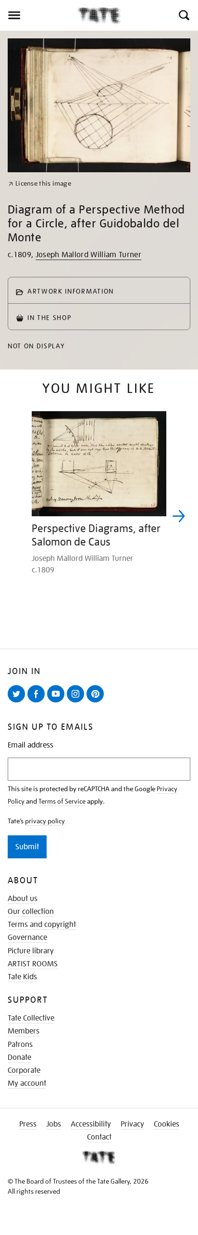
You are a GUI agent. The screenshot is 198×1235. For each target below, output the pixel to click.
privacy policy (45, 821)
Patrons (20, 1044)
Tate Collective (31, 1018)
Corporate (24, 1070)
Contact (99, 1137)
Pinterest (97, 701)
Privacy (132, 1124)
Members (23, 1031)
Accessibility (91, 1124)
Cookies (166, 1124)
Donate (19, 1057)
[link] (40, 183)
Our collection (31, 911)
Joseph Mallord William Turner (88, 255)
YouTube (57, 701)
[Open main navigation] (38, 15)
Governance (27, 937)
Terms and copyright (42, 924)
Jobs (53, 1124)
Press (28, 1124)
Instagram (77, 701)
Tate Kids (22, 977)
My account (27, 1083)
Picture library (31, 951)
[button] (183, 15)
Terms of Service (62, 801)
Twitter (18, 701)
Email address (30, 745)
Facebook (38, 701)
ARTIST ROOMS (33, 964)
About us (22, 898)
